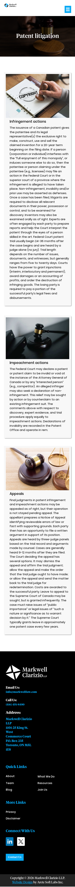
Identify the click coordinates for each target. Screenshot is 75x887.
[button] (68, 9)
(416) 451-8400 (15, 704)
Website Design (22, 882)
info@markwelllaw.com (21, 692)
